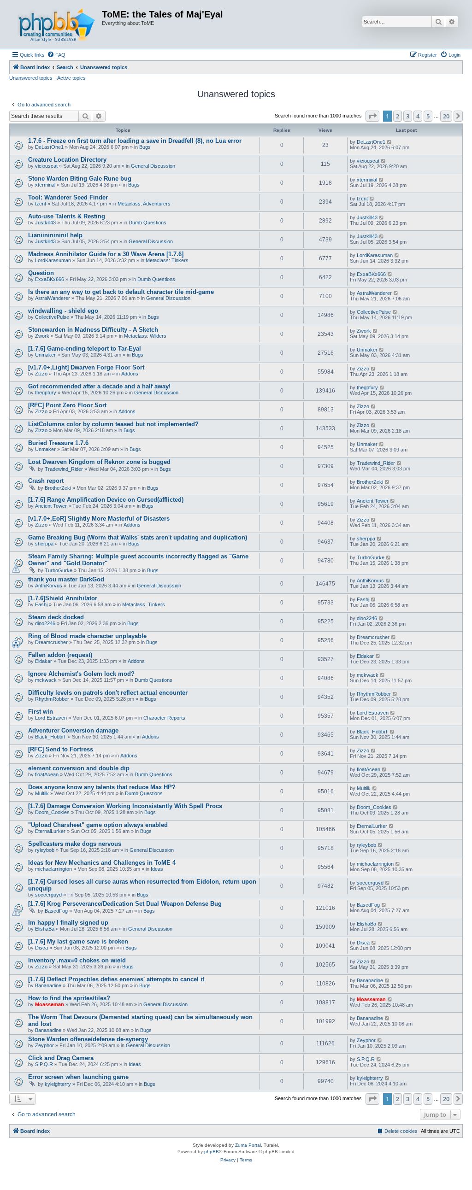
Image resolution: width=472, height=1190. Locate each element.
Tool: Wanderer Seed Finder (68, 197)
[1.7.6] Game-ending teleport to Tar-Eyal (84, 348)
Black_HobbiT (50, 736)
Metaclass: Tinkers (167, 260)
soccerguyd (48, 894)
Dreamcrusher (51, 642)
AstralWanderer (52, 298)
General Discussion (153, 166)
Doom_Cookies (52, 812)
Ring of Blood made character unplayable (87, 636)
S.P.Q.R (44, 1064)
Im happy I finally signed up (68, 922)
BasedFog (56, 911)
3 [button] (407, 116)
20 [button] (446, 116)
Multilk (42, 793)
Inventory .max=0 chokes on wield (77, 960)
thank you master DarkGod (66, 579)
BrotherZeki (58, 488)
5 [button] (428, 116)
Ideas (157, 869)
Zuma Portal (248, 1145)
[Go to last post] (390, 142)
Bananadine (48, 985)
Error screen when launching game (78, 1076)
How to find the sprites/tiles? (69, 998)
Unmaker (45, 355)
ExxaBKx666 (49, 279)
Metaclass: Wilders (145, 336)
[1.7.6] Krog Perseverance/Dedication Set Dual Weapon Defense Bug (125, 903)
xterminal (45, 185)
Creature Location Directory (67, 159)
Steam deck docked (56, 617)
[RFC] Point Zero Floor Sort (67, 405)
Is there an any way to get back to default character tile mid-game (121, 291)
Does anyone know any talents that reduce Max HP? (102, 787)
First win (40, 711)
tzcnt (40, 203)
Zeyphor (44, 1045)
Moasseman (49, 1004)
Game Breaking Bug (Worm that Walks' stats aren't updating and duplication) (137, 537)
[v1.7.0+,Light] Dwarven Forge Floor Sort (86, 367)
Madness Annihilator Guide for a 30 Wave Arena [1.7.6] (105, 254)
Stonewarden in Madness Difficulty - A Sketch (93, 329)
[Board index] (57, 24)
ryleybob (44, 850)
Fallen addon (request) (60, 654)
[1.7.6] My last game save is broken (78, 941)
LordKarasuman (53, 260)
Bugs (145, 147)
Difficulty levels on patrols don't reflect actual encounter (108, 692)
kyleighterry (58, 1084)
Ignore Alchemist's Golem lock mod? (81, 673)
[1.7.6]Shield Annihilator (62, 598)
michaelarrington (53, 869)
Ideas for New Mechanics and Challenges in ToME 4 (102, 862)
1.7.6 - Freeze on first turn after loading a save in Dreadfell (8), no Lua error (135, 140)
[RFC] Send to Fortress (60, 749)
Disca (41, 947)
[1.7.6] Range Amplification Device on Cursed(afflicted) (105, 499)
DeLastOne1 (49, 147)
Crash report (46, 480)
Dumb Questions (147, 222)
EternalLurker (50, 831)
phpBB (211, 1151)
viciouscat (46, 166)
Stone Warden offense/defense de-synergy (88, 1039)
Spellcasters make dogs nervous (74, 843)
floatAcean (47, 774)
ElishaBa (44, 929)
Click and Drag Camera (61, 1058)
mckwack (46, 680)
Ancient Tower (51, 506)
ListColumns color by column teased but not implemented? (113, 424)
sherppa (44, 543)
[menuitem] (56, 54)
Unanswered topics (31, 78)
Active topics (71, 78)
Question (41, 273)
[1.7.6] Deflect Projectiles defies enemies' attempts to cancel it (116, 979)
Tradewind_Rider (64, 469)
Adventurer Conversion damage (73, 730)
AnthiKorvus (48, 585)
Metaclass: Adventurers (144, 203)
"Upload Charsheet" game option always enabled (98, 824)
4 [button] (417, 116)
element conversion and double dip (79, 768)
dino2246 (45, 623)
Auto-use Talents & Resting (66, 216)
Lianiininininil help (55, 235)
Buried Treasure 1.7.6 (58, 443)
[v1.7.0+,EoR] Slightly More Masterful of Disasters (99, 518)
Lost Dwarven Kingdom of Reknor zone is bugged (99, 461)
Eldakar (43, 661)
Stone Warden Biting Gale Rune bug (79, 178)
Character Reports (164, 718)
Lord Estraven (51, 718)
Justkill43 (45, 222)
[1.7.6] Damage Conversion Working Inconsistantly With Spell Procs (125, 806)
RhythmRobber (52, 699)
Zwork (42, 336)
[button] (372, 116)
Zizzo (41, 373)
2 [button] (397, 116)
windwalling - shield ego (63, 310)
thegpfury (45, 392)
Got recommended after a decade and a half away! (99, 386)
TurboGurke (58, 570)
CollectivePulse (52, 317)
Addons (129, 373)
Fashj (41, 604)
